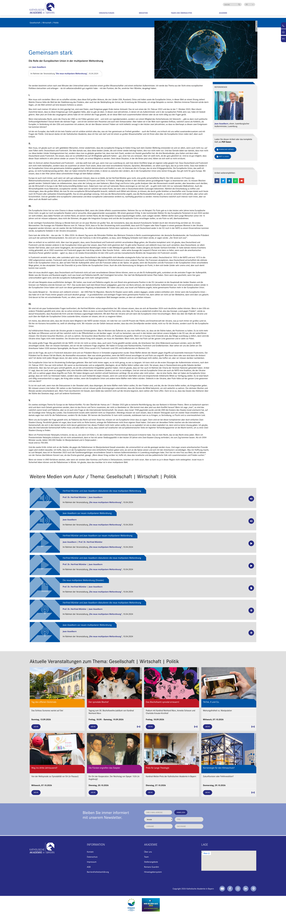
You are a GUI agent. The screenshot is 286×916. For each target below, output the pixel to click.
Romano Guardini (151, 866)
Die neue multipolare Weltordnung (71, 73)
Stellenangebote (151, 861)
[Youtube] (222, 888)
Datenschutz (92, 856)
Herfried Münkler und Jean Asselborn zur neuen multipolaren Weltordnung (97, 535)
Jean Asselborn (39, 66)
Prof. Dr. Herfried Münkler (74, 497)
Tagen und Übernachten (181, 13)
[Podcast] (253, 888)
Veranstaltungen (106, 13)
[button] (217, 180)
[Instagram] (238, 888)
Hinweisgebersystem (153, 871)
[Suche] (239, 4)
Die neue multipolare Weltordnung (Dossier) (83, 580)
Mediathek (143, 13)
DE (247, 4)
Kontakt (90, 851)
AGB (89, 866)
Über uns (148, 851)
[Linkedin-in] (245, 888)
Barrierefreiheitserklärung (98, 871)
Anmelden (181, 812)
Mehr (36, 726)
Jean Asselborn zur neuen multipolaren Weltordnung (87, 513)
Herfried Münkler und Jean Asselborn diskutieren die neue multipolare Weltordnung (102, 490)
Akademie (223, 13)
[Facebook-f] (230, 888)
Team (146, 856)
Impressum (91, 861)
